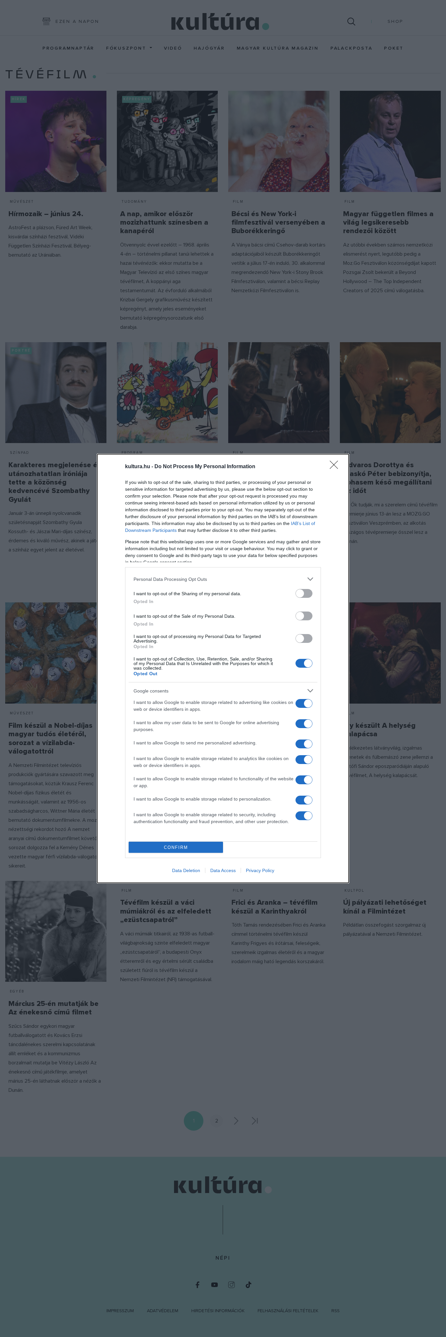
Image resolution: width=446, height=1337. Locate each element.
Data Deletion (186, 870)
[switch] (303, 593)
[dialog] (223, 668)
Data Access (223, 870)
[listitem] (223, 579)
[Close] (336, 467)
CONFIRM (176, 847)
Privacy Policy (260, 870)
